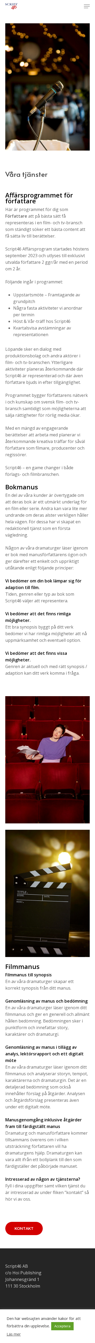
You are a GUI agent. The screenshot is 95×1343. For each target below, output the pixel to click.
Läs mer (14, 1334)
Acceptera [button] (62, 1326)
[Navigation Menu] (87, 6)
